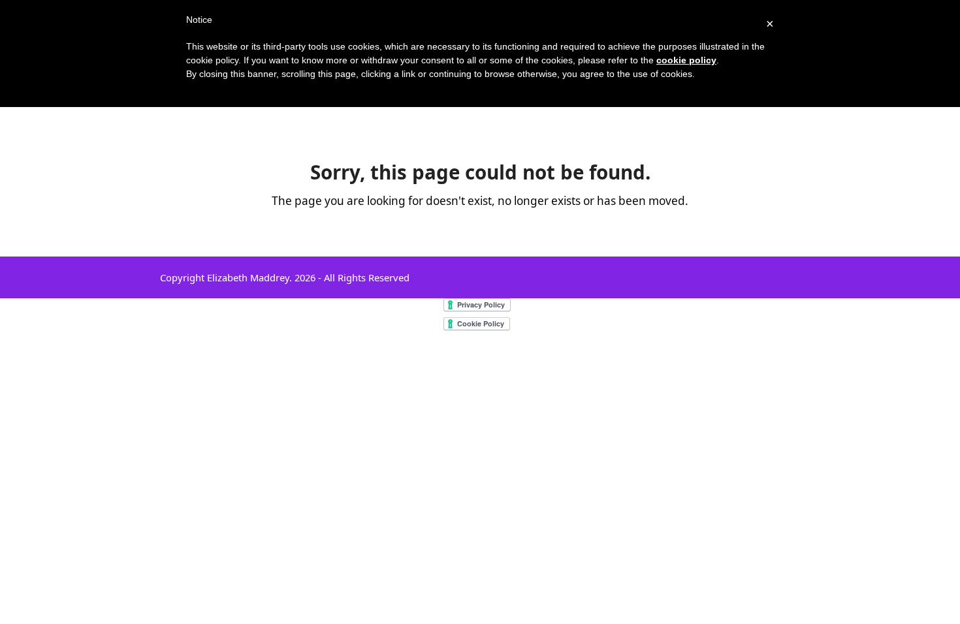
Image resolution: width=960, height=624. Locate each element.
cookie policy (686, 60)
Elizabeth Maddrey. (249, 277)
